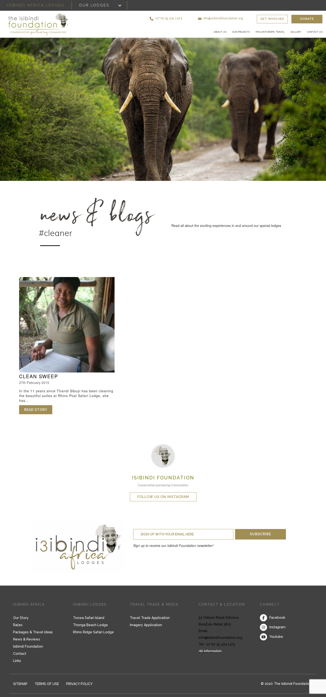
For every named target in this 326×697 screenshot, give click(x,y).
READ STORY (38, 416)
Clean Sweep (38, 382)
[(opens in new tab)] (163, 461)
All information (210, 657)
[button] (186, 16)
